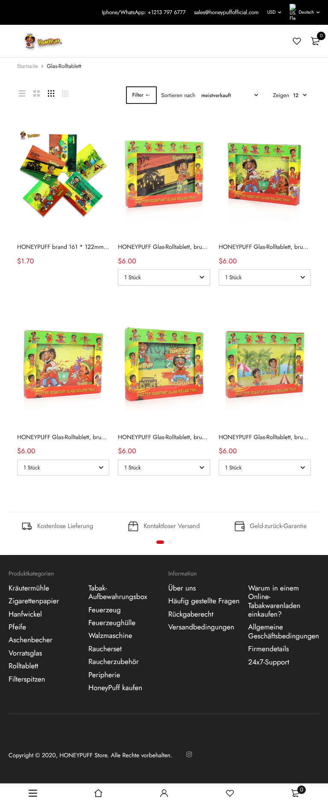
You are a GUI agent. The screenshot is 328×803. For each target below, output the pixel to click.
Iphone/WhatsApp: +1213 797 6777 (143, 12)
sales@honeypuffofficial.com (226, 12)
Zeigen (281, 95)
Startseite (27, 66)
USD (271, 12)
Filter (138, 95)
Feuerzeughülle (111, 623)
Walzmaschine (110, 636)
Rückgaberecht (191, 614)
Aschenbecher (31, 640)
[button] (160, 542)
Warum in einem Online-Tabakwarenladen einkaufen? (274, 601)
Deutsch (306, 12)
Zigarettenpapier (34, 601)
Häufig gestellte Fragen (204, 601)
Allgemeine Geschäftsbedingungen (283, 632)
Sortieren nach (178, 95)
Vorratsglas (25, 653)
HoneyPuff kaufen (115, 688)
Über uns (182, 588)
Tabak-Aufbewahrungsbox (117, 592)
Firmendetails (268, 649)
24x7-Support (268, 662)
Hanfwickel (25, 614)
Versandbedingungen (201, 627)
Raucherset (105, 649)
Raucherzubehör (113, 662)
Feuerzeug (104, 610)
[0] (315, 41)
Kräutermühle (29, 588)
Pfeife (17, 627)
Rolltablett (23, 666)
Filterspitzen (27, 679)
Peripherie (104, 675)
